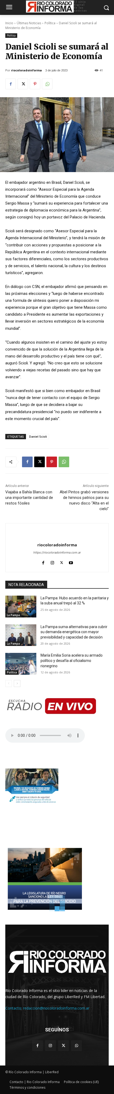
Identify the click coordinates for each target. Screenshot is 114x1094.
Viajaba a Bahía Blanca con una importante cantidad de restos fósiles (29, 498)
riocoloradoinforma (26, 70)
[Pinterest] (35, 84)
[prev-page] (8, 683)
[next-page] (17, 683)
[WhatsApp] (47, 84)
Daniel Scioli (38, 436)
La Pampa (13, 615)
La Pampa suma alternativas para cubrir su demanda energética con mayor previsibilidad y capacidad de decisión (74, 632)
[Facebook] (10, 84)
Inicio (9, 23)
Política (50, 23)
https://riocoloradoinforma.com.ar (57, 552)
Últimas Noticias (29, 23)
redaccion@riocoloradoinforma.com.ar (56, 1008)
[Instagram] (52, 562)
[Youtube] (71, 562)
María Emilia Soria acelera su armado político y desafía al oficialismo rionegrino (72, 660)
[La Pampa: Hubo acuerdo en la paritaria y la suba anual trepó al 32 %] (20, 606)
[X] (22, 84)
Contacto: (14, 1008)
